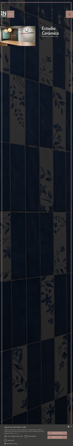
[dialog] (36, 435)
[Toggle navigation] (69, 14)
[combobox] (68, 426)
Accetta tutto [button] (57, 433)
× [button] (71, 426)
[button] (25, 444)
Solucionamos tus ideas (10, 14)
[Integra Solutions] (3, 14)
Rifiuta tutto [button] (57, 437)
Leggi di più (16, 433)
